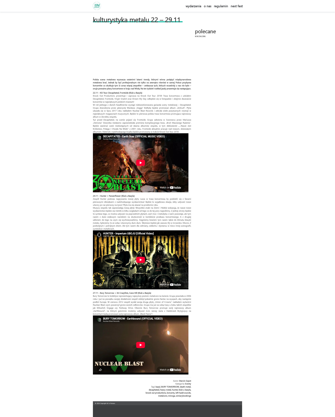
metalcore (162, 395)
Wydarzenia (193, 6)
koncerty (171, 392)
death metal (185, 386)
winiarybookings (183, 395)
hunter (175, 389)
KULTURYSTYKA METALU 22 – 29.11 (137, 19)
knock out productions (156, 392)
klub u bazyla (185, 389)
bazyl (158, 386)
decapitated (154, 389)
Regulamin (221, 6)
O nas (207, 6)
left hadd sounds (183, 392)
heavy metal (165, 389)
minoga (171, 395)
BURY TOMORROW (170, 386)
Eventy (188, 383)
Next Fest (237, 6)
